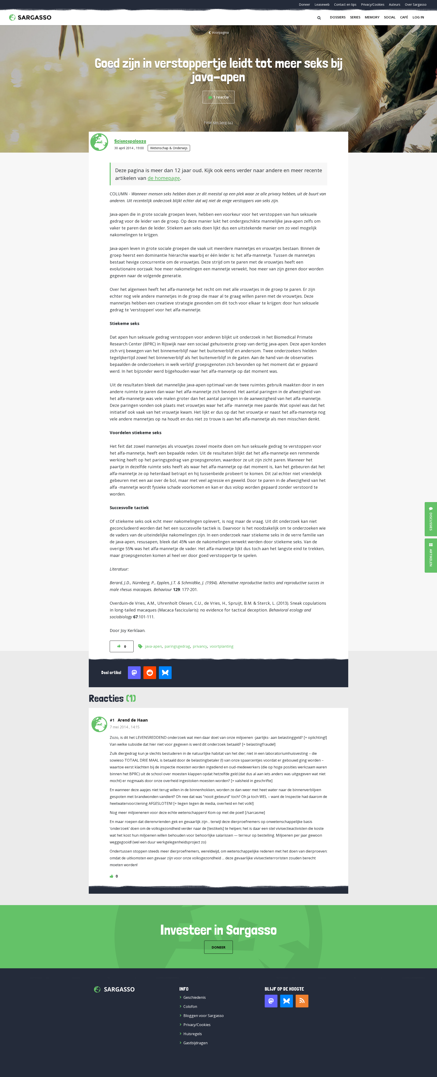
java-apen (153, 646)
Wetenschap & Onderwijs (169, 148)
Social (390, 17)
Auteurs (394, 4)
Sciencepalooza (130, 141)
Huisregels (192, 1033)
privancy (200, 646)
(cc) (230, 122)
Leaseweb (322, 4)
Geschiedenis (194, 997)
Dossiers (338, 17)
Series (355, 17)
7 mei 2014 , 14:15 (125, 727)
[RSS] (302, 1001)
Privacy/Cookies (372, 4)
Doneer (304, 4)
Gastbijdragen (195, 1042)
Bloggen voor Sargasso (203, 1015)
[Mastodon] (271, 1001)
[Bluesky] (286, 1001)
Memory (372, 17)
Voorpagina (220, 32)
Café (404, 17)
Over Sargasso (416, 4)
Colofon (190, 1006)
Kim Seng (220, 122)
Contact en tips (345, 4)
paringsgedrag (177, 646)
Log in (418, 17)
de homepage (164, 177)
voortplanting (222, 646)
